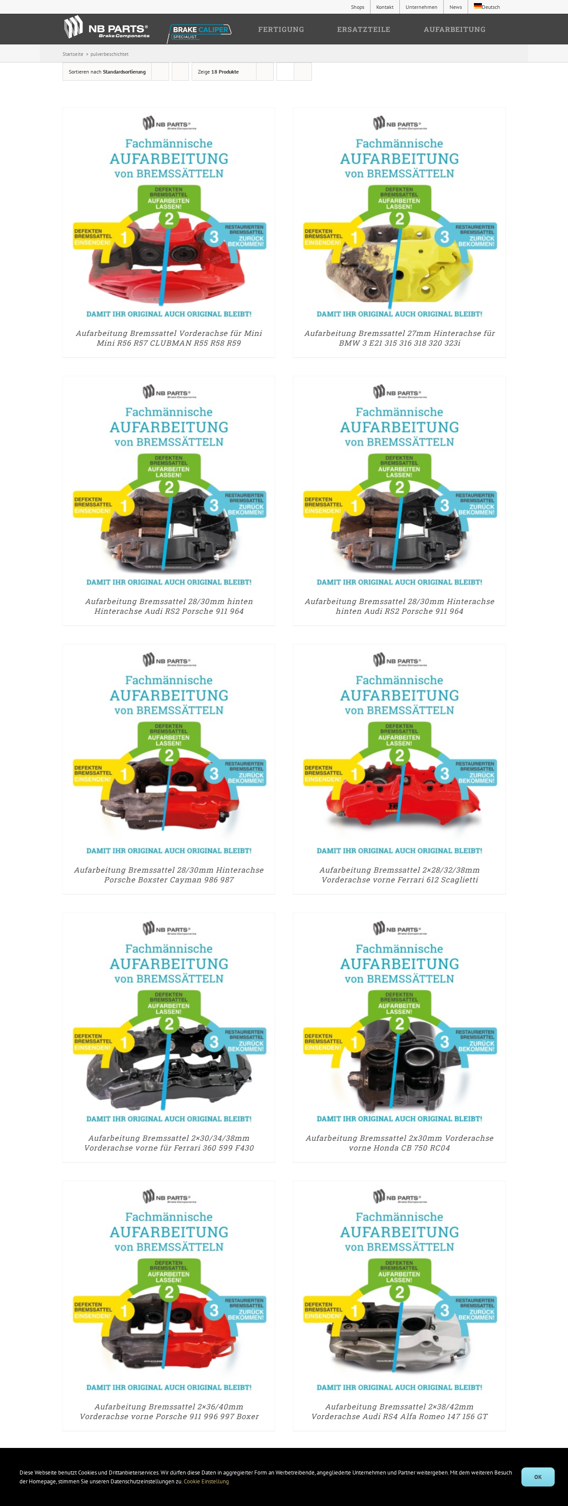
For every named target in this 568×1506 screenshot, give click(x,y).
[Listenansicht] (303, 71)
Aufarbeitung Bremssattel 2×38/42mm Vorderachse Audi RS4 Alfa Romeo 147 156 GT (399, 1411)
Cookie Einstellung (207, 1481)
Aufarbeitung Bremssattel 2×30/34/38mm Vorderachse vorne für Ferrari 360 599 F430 (168, 1143)
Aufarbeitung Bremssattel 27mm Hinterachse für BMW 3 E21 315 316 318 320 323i (399, 338)
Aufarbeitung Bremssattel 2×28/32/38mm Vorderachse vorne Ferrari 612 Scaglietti (399, 875)
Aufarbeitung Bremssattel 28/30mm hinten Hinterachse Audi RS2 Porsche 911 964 (169, 606)
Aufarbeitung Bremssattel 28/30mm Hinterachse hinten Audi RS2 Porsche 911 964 (399, 606)
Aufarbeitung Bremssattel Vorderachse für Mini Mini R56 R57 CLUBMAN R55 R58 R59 (168, 338)
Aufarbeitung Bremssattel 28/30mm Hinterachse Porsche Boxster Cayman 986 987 (169, 875)
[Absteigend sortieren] (180, 71)
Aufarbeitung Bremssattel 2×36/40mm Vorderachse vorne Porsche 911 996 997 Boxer (169, 1411)
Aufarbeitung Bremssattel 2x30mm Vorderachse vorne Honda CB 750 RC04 (399, 1143)
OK (538, 1477)
